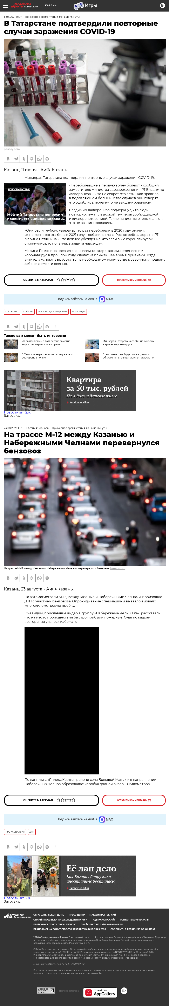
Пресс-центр (77, 914)
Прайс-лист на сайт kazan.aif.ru (102, 924)
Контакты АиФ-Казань (134, 919)
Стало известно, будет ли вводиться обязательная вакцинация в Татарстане (128, 356)
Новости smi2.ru (17, 412)
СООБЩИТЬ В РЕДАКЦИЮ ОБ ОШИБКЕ (132, 929)
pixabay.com (12, 149)
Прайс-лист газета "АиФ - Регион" (54, 924)
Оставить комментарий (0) (134, 280)
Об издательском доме (48, 914)
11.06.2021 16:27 (13, 16)
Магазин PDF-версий (102, 914)
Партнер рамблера (69, 991)
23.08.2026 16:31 (13, 428)
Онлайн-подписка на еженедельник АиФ (60, 919)
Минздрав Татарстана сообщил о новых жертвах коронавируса (128, 343)
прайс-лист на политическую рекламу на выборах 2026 (69, 929)
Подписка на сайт (103, 919)
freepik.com (117, 568)
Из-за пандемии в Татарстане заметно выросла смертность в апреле (46, 343)
